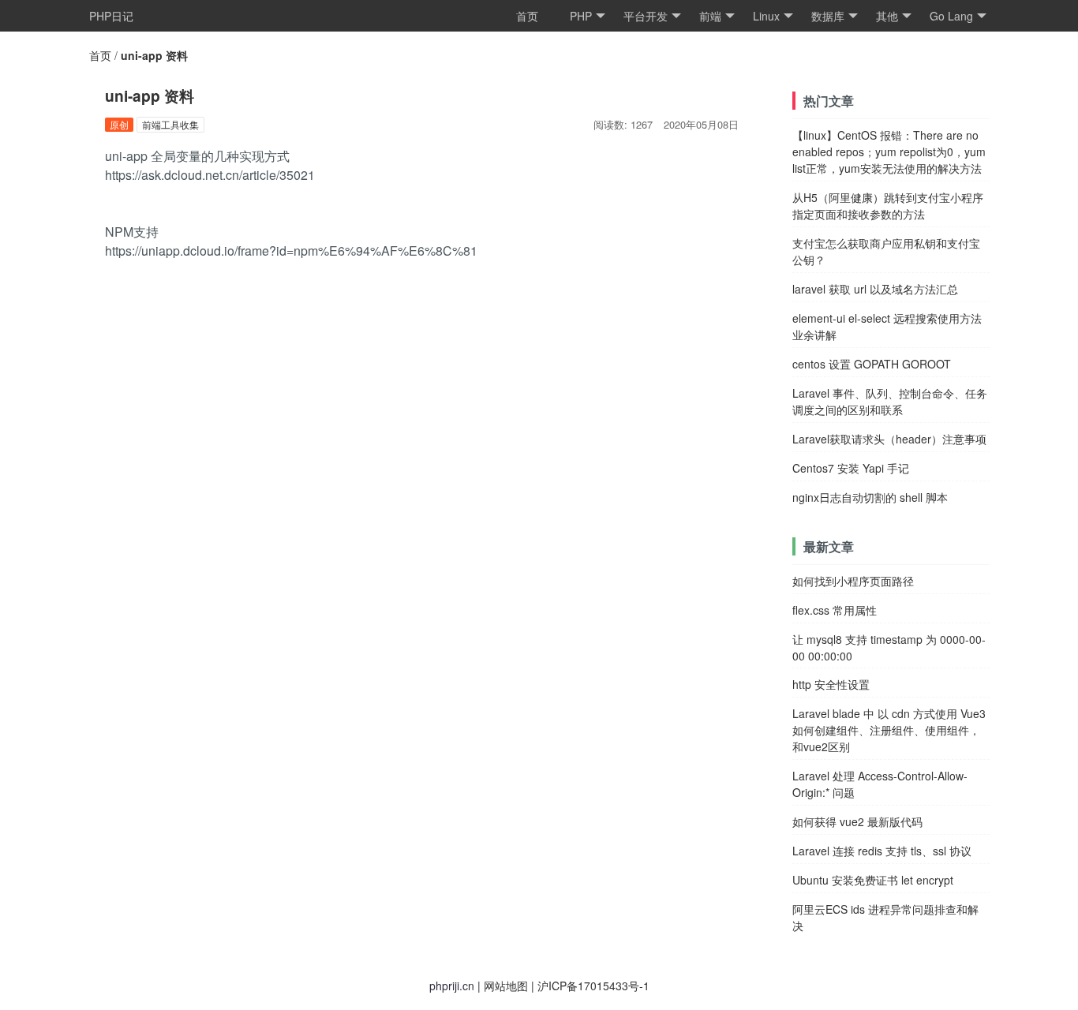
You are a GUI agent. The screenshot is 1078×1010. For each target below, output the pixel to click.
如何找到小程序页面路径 (853, 581)
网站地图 (506, 985)
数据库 (827, 16)
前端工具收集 (170, 124)
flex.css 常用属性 (834, 610)
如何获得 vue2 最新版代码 (857, 821)
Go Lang (951, 16)
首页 (527, 16)
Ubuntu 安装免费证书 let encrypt (872, 880)
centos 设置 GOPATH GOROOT (871, 364)
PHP (581, 16)
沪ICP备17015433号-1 (593, 985)
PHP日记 (111, 16)
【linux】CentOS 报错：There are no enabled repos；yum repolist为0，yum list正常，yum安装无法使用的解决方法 (889, 151)
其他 (887, 16)
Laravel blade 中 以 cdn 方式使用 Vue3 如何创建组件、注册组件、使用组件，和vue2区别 (889, 729)
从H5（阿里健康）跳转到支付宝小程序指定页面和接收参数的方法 (887, 205)
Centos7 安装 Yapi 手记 (850, 468)
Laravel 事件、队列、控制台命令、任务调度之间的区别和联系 (889, 401)
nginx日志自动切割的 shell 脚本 (870, 497)
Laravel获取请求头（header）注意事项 (889, 439)
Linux (766, 16)
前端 (710, 16)
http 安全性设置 (831, 684)
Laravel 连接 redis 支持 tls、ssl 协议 (881, 850)
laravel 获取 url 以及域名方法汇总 (875, 289)
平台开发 (645, 16)
